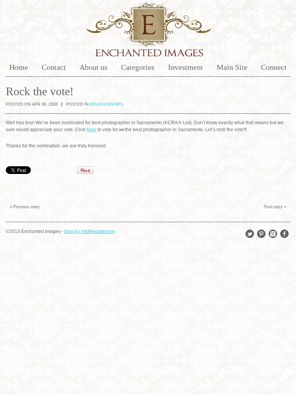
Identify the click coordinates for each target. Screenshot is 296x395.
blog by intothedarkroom (89, 231)
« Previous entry (25, 206)
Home (18, 67)
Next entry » (275, 206)
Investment (185, 67)
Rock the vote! (40, 91)
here (91, 129)
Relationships (106, 104)
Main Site (232, 67)
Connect (274, 67)
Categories (138, 67)
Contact (54, 67)
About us (93, 67)
